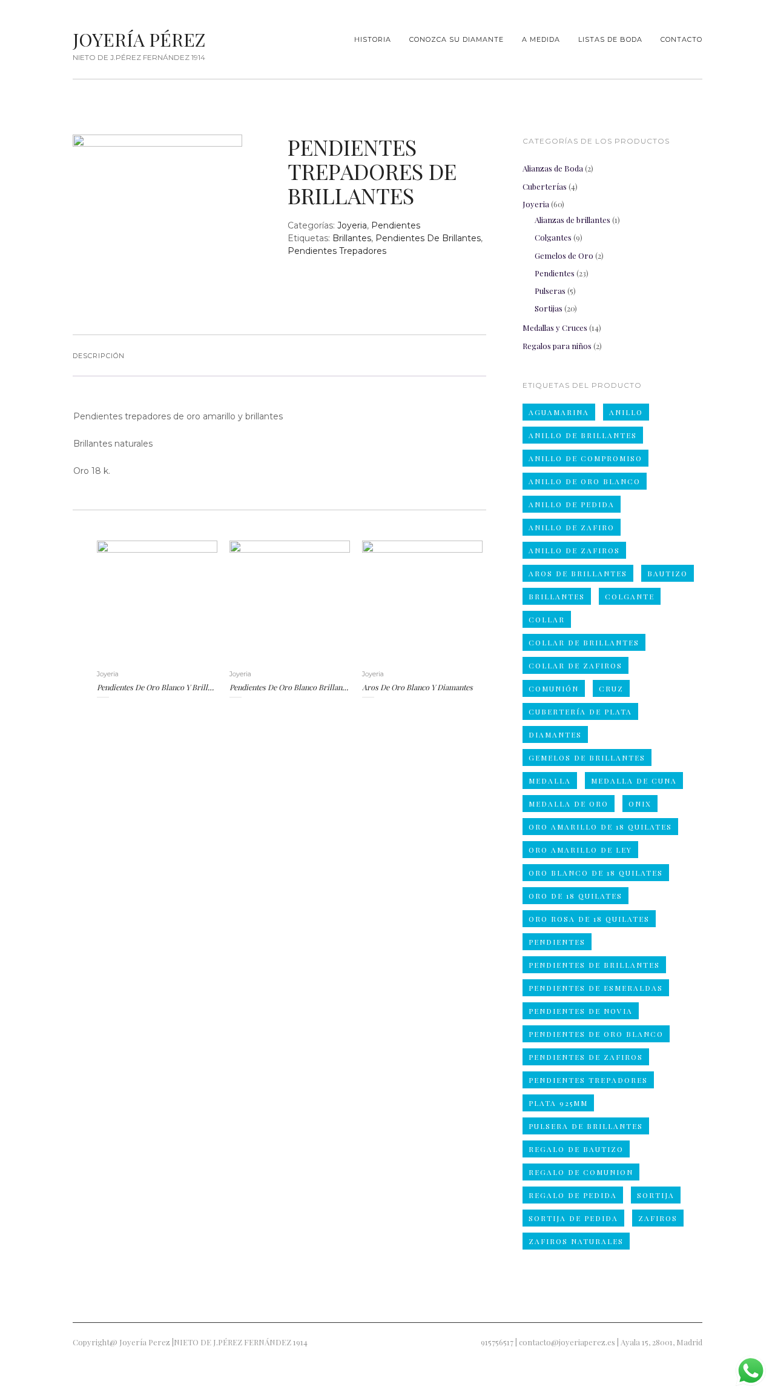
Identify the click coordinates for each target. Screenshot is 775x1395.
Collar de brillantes (584, 642)
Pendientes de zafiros (586, 1057)
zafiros (658, 1218)
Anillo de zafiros (574, 550)
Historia (372, 39)
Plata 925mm (558, 1103)
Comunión (554, 688)
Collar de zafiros (575, 665)
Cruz (611, 688)
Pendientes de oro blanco (596, 1034)
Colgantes (553, 237)
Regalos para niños (557, 346)
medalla (550, 780)
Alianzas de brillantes (572, 220)
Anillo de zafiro (572, 527)
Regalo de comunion (581, 1172)
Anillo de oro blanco (585, 481)
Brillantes (351, 238)
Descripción (99, 355)
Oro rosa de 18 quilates (589, 919)
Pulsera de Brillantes (586, 1126)
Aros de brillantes (578, 573)
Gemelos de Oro (564, 255)
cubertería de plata (580, 711)
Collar (547, 619)
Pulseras (550, 290)
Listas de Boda (610, 39)
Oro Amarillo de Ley (580, 849)
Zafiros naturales (576, 1241)
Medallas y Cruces (555, 327)
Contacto (681, 39)
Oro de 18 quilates (575, 896)
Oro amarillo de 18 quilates (600, 826)
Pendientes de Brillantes (428, 238)
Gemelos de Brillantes (587, 757)
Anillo (626, 412)
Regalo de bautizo (576, 1149)
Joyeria (352, 225)
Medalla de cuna (634, 780)
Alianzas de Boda (553, 168)
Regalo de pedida (573, 1195)
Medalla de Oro (568, 803)
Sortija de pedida (573, 1218)
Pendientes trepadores (337, 250)
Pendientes (395, 225)
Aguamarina (559, 412)
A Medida (541, 39)
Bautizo (667, 573)
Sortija (655, 1195)
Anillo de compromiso (585, 458)
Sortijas (548, 308)
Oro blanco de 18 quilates (596, 872)
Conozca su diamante (456, 39)
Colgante (630, 596)
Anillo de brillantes (583, 435)
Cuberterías (545, 186)
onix (639, 803)
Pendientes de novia (581, 1011)
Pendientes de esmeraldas (596, 988)
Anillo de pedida (572, 504)
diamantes (555, 734)
